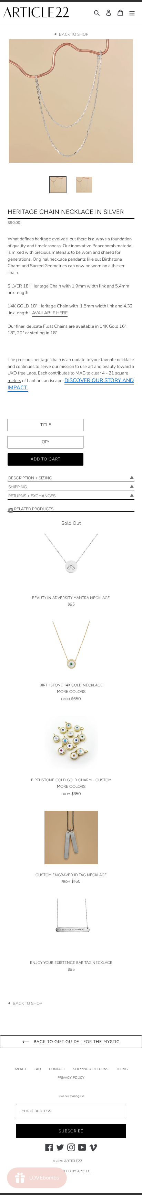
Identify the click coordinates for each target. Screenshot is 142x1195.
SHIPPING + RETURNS (90, 1069)
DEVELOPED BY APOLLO (71, 1171)
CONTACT (57, 1069)
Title (45, 424)
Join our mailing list (71, 1096)
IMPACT (20, 1069)
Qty (45, 442)
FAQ (37, 1069)
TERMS (122, 1069)
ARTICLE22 (73, 1161)
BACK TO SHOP (73, 34)
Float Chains (55, 326)
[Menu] (132, 12)
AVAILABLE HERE (50, 313)
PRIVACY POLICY (71, 1077)
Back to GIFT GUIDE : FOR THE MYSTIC (76, 1041)
